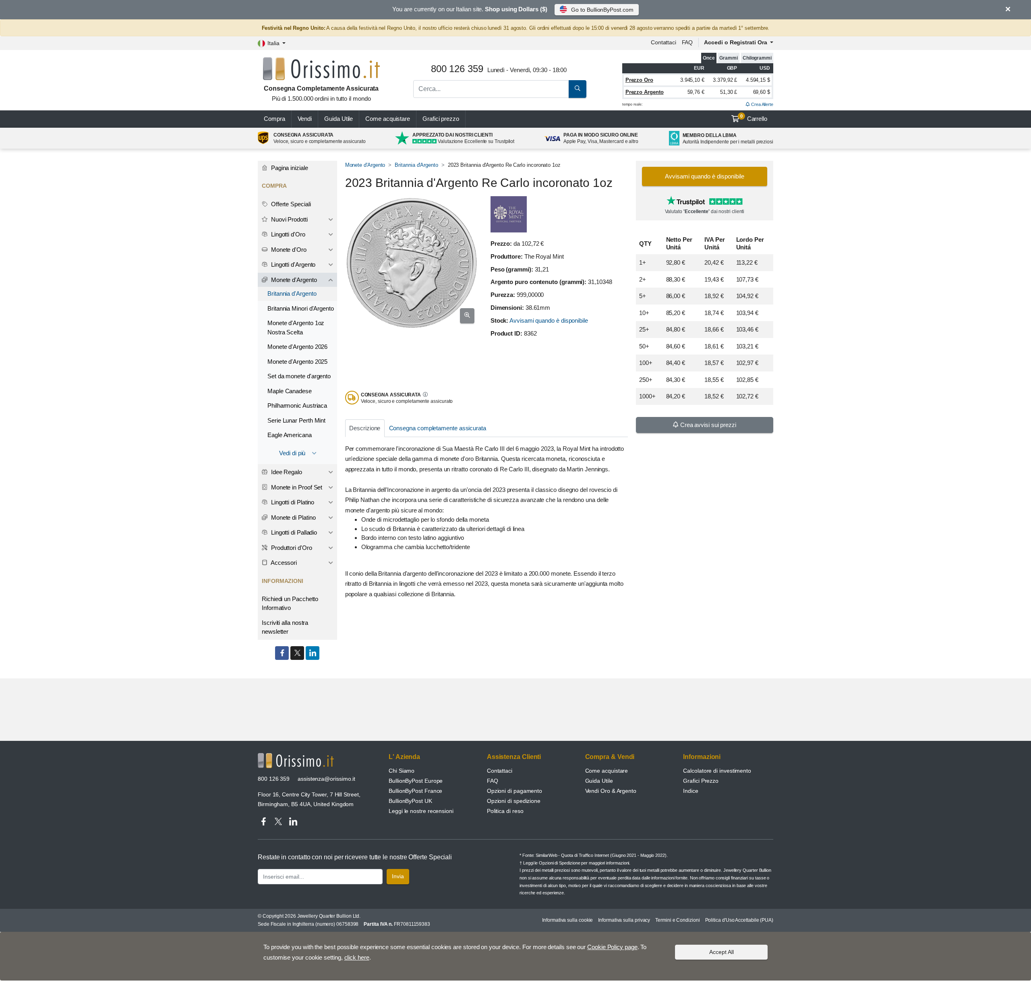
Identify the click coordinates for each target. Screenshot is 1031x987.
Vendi (305, 118)
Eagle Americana (289, 434)
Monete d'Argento (365, 165)
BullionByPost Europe (416, 781)
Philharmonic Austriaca (297, 405)
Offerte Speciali (290, 204)
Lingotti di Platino (291, 502)
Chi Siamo (401, 770)
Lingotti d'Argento (292, 264)
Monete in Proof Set (295, 487)
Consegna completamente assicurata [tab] (437, 428)
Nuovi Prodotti (288, 219)
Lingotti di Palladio (293, 532)
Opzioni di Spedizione (559, 863)
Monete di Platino (292, 517)
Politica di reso (505, 811)
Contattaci (663, 42)
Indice (690, 791)
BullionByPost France (415, 791)
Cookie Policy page (612, 946)
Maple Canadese (289, 391)
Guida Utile (338, 118)
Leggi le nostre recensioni (421, 811)
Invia (398, 876)
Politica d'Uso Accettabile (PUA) (739, 920)
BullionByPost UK (410, 801)
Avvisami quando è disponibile (548, 320)
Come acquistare (387, 118)
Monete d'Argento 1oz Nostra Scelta (295, 327)
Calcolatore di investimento (717, 770)
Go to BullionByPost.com (602, 9)
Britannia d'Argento (416, 165)
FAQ (687, 42)
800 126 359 (274, 779)
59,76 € (695, 92)
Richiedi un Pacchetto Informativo (290, 603)
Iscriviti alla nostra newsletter (285, 627)
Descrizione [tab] (364, 428)
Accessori (283, 562)
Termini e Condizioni (677, 920)
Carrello (753, 118)
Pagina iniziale (288, 167)
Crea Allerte (761, 104)
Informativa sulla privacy (624, 920)
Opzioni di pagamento (514, 791)
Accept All (721, 951)
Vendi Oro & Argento (610, 791)
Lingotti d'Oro (287, 234)
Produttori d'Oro (290, 547)
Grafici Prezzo (700, 781)
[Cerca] (577, 89)
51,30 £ (728, 92)
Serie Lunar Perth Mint (296, 420)
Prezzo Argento (644, 92)
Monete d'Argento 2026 (297, 346)
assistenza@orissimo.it (326, 779)
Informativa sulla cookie (567, 920)
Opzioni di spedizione (513, 801)
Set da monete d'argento (299, 376)
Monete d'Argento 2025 (297, 361)
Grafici (440, 118)
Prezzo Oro (639, 80)
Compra (274, 118)
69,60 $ (761, 92)
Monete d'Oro (287, 249)
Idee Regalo (285, 472)
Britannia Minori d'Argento (300, 308)
